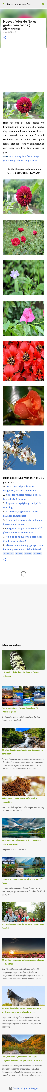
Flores (19, 553)
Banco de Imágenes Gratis (20, 4)
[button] (4, 37)
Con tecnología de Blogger (25, 1088)
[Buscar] (43, 4)
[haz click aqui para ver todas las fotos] (23, 118)
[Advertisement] (23, 67)
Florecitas (8, 553)
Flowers (37, 553)
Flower (28, 553)
